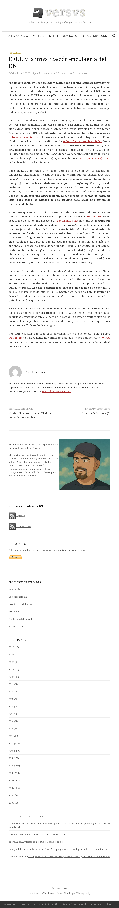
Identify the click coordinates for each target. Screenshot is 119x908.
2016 (11, 721)
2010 (11, 765)
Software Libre (17, 626)
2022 (11, 676)
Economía (14, 589)
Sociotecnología (18, 596)
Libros (53, 35)
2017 (11, 713)
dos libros (30, 455)
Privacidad (15, 52)
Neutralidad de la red (20, 618)
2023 (11, 669)
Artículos (21, 515)
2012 (11, 750)
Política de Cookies (64, 904)
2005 (11, 802)
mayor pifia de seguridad (94, 158)
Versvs (63, 888)
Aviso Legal (11, 904)
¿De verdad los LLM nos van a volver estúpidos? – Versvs (40, 823)
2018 (11, 706)
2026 (11, 647)
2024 (11, 662)
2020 (11, 691)
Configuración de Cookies (95, 904)
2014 (11, 736)
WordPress (48, 893)
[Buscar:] (114, 35)
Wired (106, 337)
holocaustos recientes (23, 137)
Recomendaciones (95, 35)
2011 (11, 758)
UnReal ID (94, 216)
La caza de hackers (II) (96, 413)
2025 (11, 654)
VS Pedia (38, 35)
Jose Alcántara (17, 35)
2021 (11, 684)
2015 (11, 728)
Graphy (68, 893)
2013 (11, 743)
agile (23, 447)
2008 (11, 780)
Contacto (70, 35)
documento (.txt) (67, 220)
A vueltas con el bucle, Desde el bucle (48, 834)
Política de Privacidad (35, 904)
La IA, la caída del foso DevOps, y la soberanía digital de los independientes (66, 849)
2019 (11, 699)
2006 (11, 795)
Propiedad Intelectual (21, 604)
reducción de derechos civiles (82, 141)
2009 (11, 773)
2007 (11, 788)
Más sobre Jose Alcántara (56, 391)
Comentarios (23, 526)
